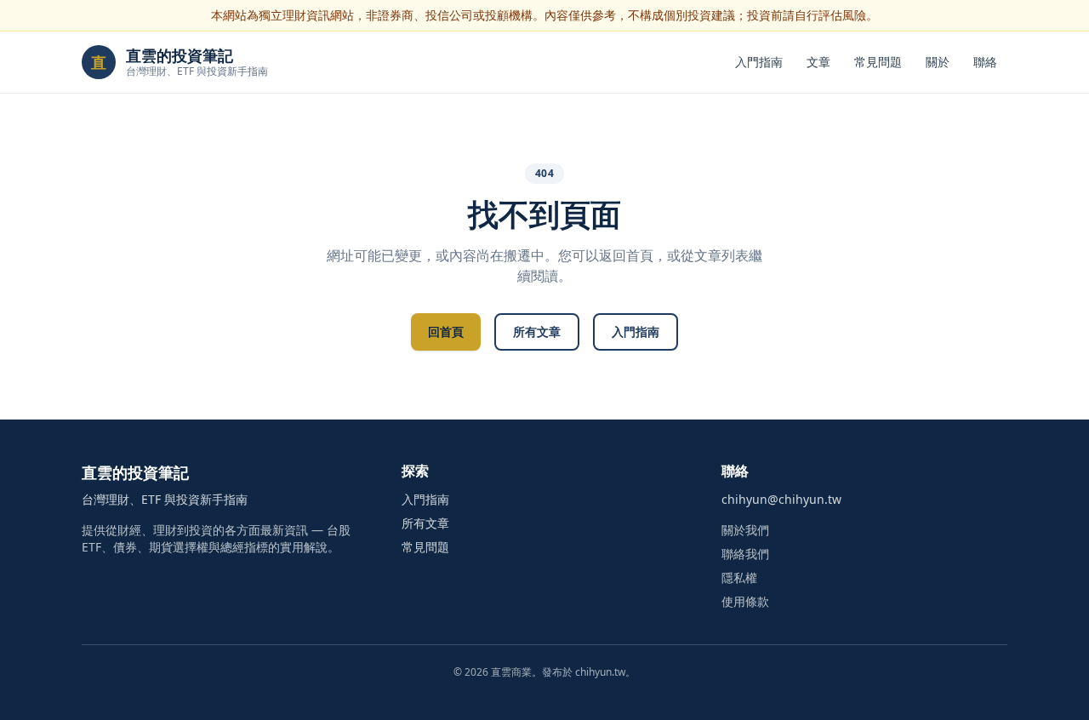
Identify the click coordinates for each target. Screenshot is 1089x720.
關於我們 (745, 530)
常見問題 (878, 62)
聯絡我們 (745, 554)
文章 (818, 62)
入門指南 (759, 62)
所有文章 (537, 331)
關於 (937, 62)
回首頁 (446, 331)
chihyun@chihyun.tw (781, 499)
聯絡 (985, 62)
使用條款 (745, 601)
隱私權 (739, 577)
